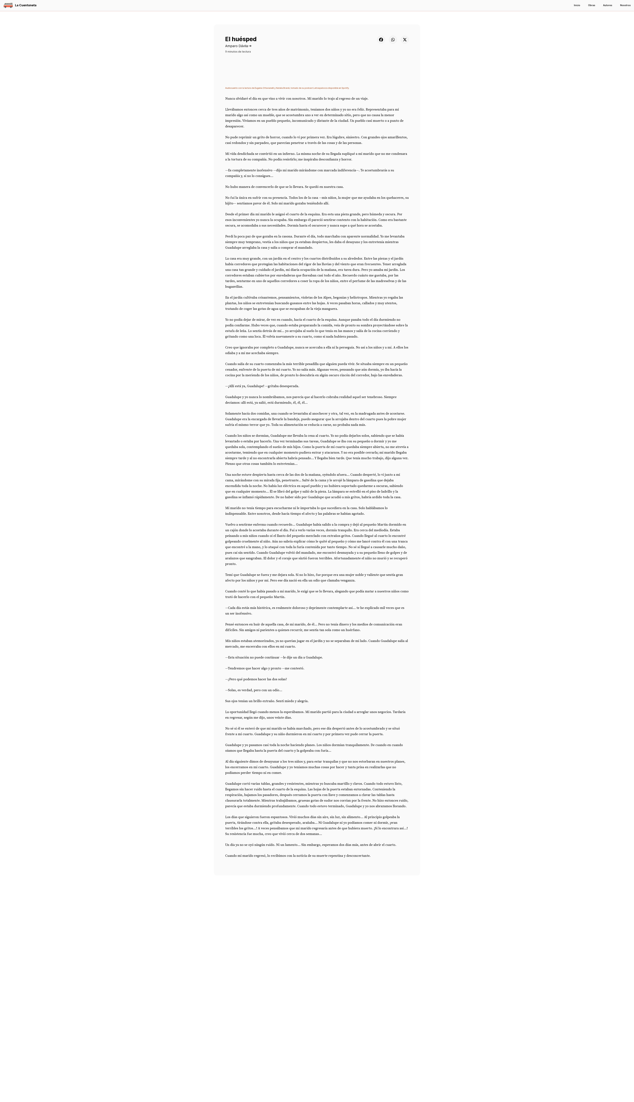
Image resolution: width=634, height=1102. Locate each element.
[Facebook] (381, 40)
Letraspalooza (320, 88)
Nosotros (625, 5)
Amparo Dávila (236, 46)
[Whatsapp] (393, 40)
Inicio (577, 5)
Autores (607, 5)
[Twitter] (405, 40)
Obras (591, 5)
